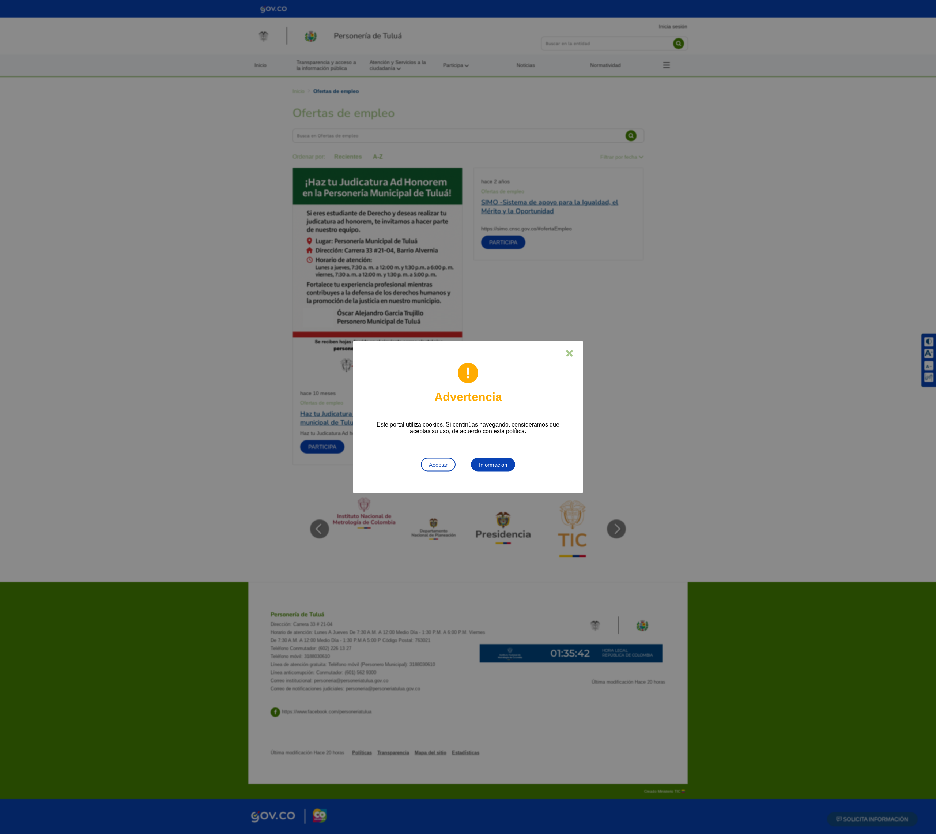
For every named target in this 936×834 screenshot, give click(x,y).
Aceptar (438, 465)
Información (493, 465)
